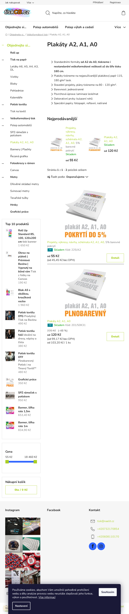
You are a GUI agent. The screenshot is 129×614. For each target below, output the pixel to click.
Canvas (14, 170)
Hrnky (14, 205)
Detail (115, 258)
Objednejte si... (18, 45)
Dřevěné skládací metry (24, 184)
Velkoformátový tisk (22, 118)
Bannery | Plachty (20, 149)
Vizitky (14, 77)
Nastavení (21, 606)
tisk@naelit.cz (105, 521)
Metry (13, 177)
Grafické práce (19, 212)
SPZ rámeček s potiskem (19, 133)
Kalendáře (16, 97)
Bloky (13, 84)
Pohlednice (17, 90)
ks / (21, 490)
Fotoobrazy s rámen (22, 163)
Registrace (115, 2)
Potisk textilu (18, 104)
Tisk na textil (18, 111)
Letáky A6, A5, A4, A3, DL (24, 68)
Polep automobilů (21, 125)
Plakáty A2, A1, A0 (22, 142)
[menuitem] (16, 27)
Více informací (46, 597)
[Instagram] (101, 546)
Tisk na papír (18, 59)
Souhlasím (107, 592)
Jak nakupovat (12, 2)
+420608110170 (108, 537)
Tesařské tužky (19, 198)
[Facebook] (93, 546)
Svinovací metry (19, 191)
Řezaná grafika (19, 156)
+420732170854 (108, 529)
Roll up (14, 53)
